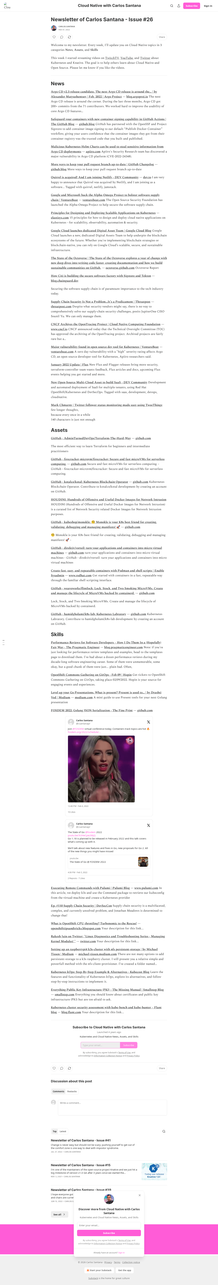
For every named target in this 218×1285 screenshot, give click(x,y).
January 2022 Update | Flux (69, 364)
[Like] (54, 37)
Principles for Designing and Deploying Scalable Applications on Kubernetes (103, 213)
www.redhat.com (80, 575)
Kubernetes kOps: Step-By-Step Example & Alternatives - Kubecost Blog (100, 972)
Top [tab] (54, 1131)
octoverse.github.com (120, 268)
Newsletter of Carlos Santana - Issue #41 (81, 1140)
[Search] (172, 6)
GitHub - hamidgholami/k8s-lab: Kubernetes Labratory (88, 614)
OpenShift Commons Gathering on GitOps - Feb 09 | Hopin (91, 675)
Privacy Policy (133, 1243)
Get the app (124, 1270)
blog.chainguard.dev (64, 281)
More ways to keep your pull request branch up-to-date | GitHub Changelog (102, 164)
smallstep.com (64, 994)
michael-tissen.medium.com (97, 954)
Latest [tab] (63, 1131)
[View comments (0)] (62, 37)
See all (57, 1214)
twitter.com (88, 941)
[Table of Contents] (3, 642)
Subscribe (192, 5)
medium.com (84, 697)
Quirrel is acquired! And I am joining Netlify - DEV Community (95, 177)
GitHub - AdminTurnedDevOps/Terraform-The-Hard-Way (91, 438)
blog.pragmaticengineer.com (123, 647)
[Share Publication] (179, 6)
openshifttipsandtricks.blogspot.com (76, 928)
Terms (117, 1262)
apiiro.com (93, 151)
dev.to (147, 177)
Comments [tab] (58, 1091)
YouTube (126, 58)
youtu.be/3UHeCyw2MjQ (82, 835)
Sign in (208, 5)
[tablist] (65, 1091)
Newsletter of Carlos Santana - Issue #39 (81, 1190)
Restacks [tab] (72, 1091)
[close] (139, 1195)
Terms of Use (124, 1240)
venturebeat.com (94, 200)
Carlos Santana (67, 26)
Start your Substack (101, 1270)
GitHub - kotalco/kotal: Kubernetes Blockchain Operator (89, 482)
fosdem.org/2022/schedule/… (84, 732)
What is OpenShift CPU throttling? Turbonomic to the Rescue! (94, 923)
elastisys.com (60, 217)
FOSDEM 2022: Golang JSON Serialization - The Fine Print (92, 710)
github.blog (87, 124)
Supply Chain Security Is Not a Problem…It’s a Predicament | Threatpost (100, 301)
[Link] (46, 83)
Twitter (145, 58)
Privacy (108, 1262)
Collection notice (131, 1262)
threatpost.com (61, 306)
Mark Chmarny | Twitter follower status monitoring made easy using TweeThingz (106, 405)
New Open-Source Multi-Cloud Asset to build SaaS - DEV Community (99, 382)
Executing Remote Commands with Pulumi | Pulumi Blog (90, 888)
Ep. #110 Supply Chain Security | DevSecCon (81, 905)
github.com (143, 438)
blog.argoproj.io (137, 96)
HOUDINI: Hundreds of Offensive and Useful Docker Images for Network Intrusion (108, 499)
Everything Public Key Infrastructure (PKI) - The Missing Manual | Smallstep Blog (107, 989)
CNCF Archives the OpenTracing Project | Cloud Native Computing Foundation (105, 324)
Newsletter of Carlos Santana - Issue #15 (80, 1165)
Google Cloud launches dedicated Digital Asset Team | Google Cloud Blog (101, 230)
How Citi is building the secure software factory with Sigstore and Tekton (101, 276)
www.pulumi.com (146, 888)
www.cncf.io (59, 329)
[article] (109, 1148)
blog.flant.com (71, 1012)
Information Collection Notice (108, 1243)
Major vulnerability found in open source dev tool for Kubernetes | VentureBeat (105, 347)
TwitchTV (112, 58)
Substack (93, 1278)
